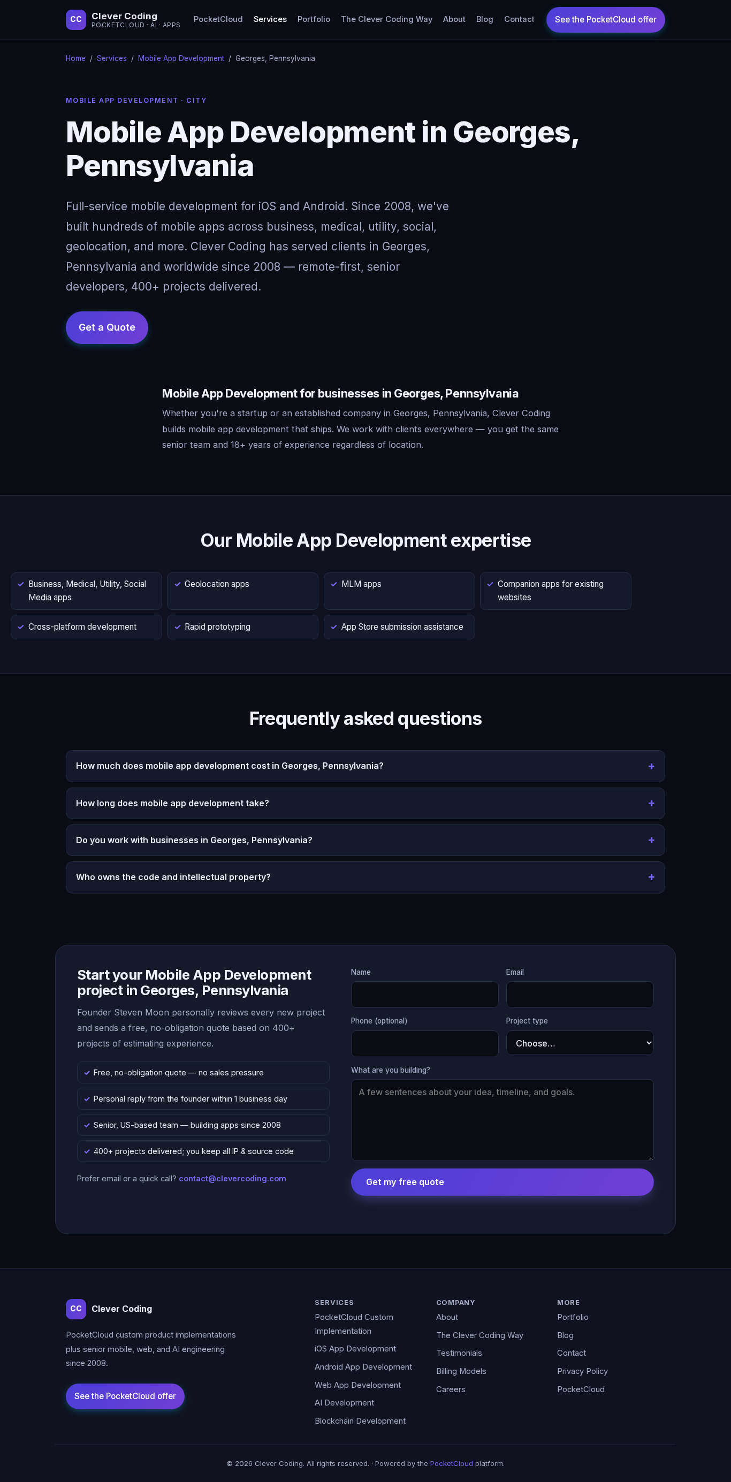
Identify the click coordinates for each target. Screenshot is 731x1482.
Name (361, 972)
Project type (527, 1021)
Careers (451, 1389)
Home (76, 58)
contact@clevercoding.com (232, 1178)
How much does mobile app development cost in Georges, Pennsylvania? (230, 765)
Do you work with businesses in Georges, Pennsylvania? (194, 840)
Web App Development (358, 1385)
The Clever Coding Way (386, 19)
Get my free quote (405, 1182)
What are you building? (390, 1070)
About (454, 19)
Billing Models (461, 1371)
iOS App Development (355, 1349)
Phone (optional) (379, 1021)
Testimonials (459, 1353)
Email (515, 972)
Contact (519, 19)
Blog (484, 19)
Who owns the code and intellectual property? (173, 877)
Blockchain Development (360, 1421)
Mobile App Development (181, 58)
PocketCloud (218, 19)
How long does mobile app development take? (172, 803)
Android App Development (363, 1367)
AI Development (344, 1403)
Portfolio (314, 19)
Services (270, 19)
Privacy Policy (582, 1371)
